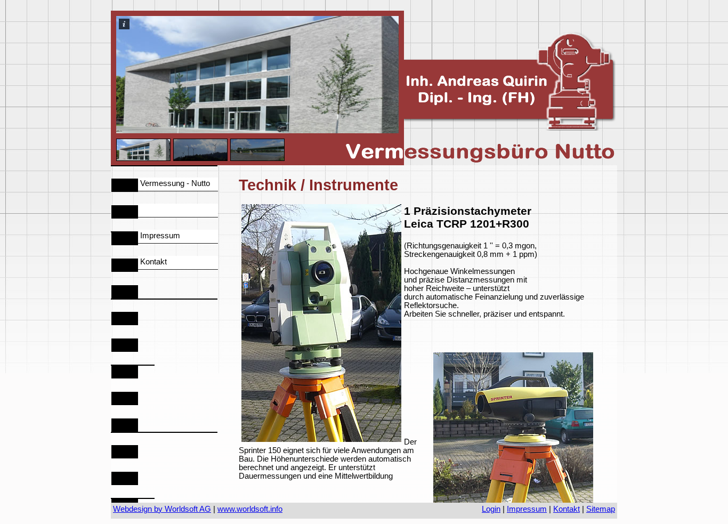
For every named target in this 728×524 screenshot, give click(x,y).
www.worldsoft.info (249, 509)
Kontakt (566, 509)
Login (491, 509)
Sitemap (600, 509)
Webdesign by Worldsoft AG (162, 509)
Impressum (527, 509)
